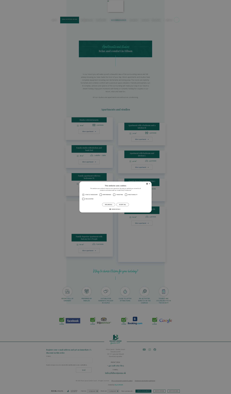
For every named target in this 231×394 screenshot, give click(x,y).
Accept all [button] (122, 204)
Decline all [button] (108, 204)
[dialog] (115, 197)
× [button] (149, 183)
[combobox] (147, 184)
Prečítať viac (128, 190)
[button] (115, 209)
